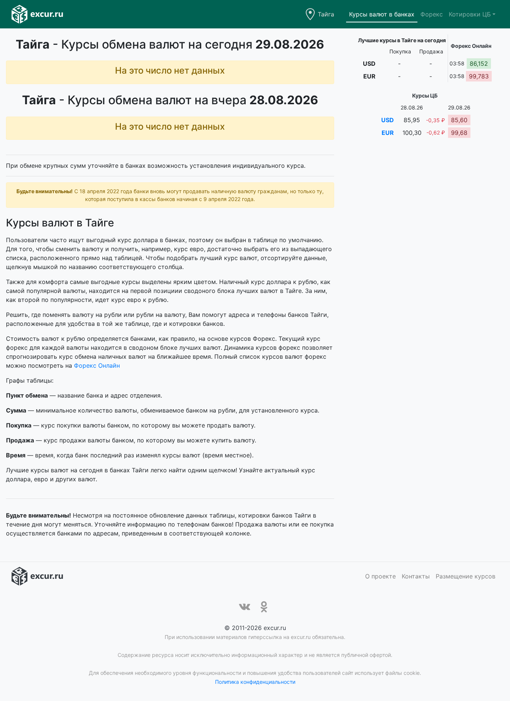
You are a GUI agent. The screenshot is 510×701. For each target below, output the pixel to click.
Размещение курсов (465, 576)
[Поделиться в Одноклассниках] (264, 606)
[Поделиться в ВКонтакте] (245, 606)
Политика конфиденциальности (255, 682)
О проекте (380, 576)
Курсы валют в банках (381, 14)
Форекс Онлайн (97, 365)
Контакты (416, 576)
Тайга (326, 14)
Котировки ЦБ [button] (470, 14)
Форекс (431, 14)
